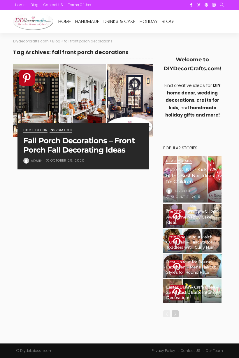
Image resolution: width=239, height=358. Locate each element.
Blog (34, 4)
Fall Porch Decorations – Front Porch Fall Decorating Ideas (79, 145)
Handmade (87, 21)
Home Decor (35, 130)
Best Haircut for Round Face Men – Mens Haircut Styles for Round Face (191, 267)
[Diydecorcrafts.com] (33, 21)
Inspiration (61, 130)
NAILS (187, 161)
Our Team (214, 350)
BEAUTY (173, 161)
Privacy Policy (163, 350)
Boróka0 (182, 191)
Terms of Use (79, 4)
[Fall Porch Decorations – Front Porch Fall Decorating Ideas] (83, 100)
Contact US (53, 4)
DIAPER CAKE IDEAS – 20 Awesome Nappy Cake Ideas (190, 217)
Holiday (149, 21)
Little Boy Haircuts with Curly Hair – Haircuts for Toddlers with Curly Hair (190, 242)
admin (37, 160)
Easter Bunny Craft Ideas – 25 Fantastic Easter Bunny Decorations (192, 292)
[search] (222, 5)
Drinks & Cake (119, 21)
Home (20, 4)
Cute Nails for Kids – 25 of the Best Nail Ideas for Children (191, 176)
